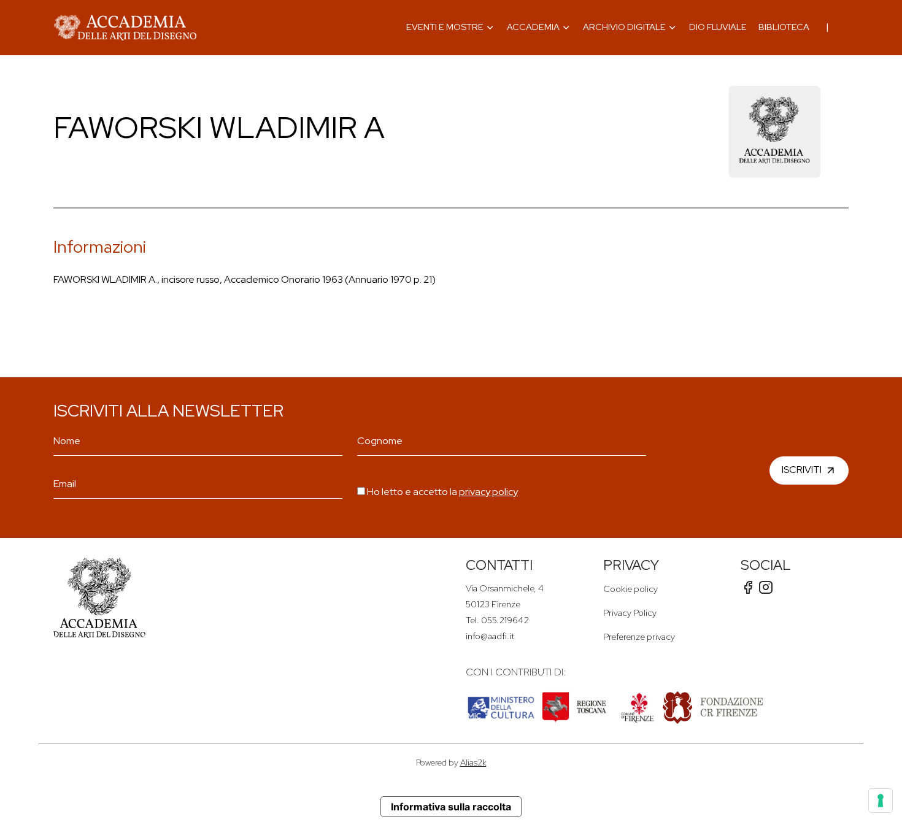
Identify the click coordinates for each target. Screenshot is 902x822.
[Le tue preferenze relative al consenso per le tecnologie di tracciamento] (880, 800)
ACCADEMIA (533, 27)
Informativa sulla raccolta (451, 807)
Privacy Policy (630, 612)
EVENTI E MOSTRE (445, 27)
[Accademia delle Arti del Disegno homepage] (125, 27)
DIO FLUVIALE (718, 27)
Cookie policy (630, 588)
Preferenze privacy (639, 636)
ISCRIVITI (802, 469)
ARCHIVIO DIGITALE (624, 27)
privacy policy (488, 491)
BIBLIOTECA (783, 27)
